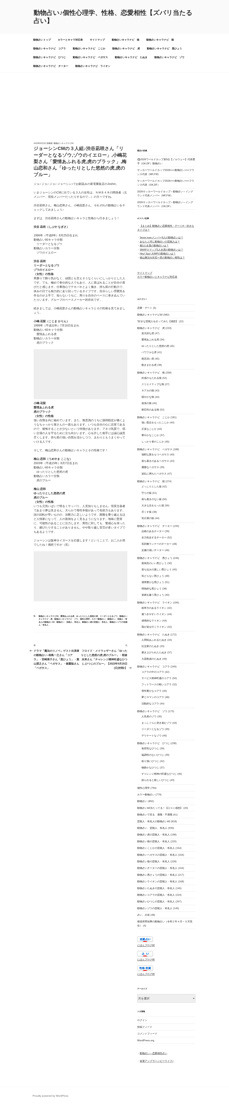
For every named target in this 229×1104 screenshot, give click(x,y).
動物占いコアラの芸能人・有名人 (156, 894)
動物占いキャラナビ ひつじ (49, 57)
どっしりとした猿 (152, 486)
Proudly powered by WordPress (50, 1095)
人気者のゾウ (149, 716)
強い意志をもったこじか (155, 422)
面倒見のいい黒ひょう (154, 563)
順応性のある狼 (150, 409)
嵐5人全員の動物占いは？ (154, 245)
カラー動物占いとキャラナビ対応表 (157, 276)
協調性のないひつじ (153, 754)
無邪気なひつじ (150, 748)
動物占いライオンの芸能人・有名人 (157, 881)
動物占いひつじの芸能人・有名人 (156, 901)
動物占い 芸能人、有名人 (68, 622)
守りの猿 (147, 492)
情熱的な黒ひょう (152, 588)
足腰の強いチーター (153, 550)
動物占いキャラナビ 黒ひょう (164, 48)
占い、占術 (143, 914)
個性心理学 (85, 619)
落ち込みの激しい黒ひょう (157, 569)
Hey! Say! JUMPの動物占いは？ (158, 253)
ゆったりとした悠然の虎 (87, 616)
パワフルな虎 (149, 352)
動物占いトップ (42, 39)
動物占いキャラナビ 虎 (126, 48)
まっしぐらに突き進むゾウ (157, 722)
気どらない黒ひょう (153, 575)
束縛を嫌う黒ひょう (153, 594)
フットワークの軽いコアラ (157, 684)
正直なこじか (149, 428)
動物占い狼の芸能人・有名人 (153, 841)
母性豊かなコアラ (152, 690)
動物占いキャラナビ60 (64, 143)
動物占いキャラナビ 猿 (160, 39)
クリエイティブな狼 (153, 384)
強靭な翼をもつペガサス (155, 454)
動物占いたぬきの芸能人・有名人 (156, 888)
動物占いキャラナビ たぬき (131, 57)
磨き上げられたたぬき (154, 652)
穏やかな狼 (148, 396)
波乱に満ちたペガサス (154, 473)
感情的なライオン (152, 620)
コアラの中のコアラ (153, 671)
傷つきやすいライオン (154, 614)
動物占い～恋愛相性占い (153, 1053)
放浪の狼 (147, 403)
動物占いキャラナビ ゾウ (169, 57)
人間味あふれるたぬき (154, 639)
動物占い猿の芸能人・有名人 (153, 861)
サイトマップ (97, 39)
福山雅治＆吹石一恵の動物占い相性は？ (162, 257)
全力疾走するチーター (154, 537)
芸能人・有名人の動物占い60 (153, 821)
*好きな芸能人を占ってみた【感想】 (157, 321)
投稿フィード (144, 1027)
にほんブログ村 (146, 945)
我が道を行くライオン (154, 626)
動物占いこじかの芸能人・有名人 (156, 848)
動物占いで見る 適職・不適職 (154, 814)
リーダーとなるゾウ (109, 616)
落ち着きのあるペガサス (155, 460)
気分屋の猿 (148, 518)
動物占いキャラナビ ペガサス (90, 57)
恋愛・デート (144, 307)
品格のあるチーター (153, 531)
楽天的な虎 (148, 333)
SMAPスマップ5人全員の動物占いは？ (161, 249)
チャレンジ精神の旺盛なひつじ (159, 773)
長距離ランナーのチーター (157, 543)
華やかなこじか (150, 435)
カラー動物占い (99, 619)
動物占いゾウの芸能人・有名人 (154, 908)
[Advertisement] (114, 99)
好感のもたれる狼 (152, 378)
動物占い (111, 619)
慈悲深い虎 (148, 358)
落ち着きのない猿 (152, 499)
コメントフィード (147, 1033)
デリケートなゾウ (152, 735)
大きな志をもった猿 (153, 505)
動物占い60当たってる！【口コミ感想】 (160, 808)
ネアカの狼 (148, 390)
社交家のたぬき (150, 646)
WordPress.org (145, 1040)
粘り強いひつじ (150, 761)
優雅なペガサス (150, 467)
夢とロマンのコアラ (153, 697)
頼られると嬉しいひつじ (155, 780)
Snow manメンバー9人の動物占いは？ (161, 237)
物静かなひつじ (150, 767)
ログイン (142, 1020)
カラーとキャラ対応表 (70, 39)
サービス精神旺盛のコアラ (157, 678)
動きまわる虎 (149, 364)
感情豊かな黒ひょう (153, 582)
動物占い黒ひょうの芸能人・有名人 (157, 874)
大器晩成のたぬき (152, 658)
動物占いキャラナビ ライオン (92, 66)
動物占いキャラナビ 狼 (125, 39)
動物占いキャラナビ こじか (89, 48)
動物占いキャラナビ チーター (50, 66)
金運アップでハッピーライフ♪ (157, 1060)
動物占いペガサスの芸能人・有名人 (157, 854)
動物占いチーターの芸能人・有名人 (157, 868)
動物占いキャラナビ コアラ (49, 48)
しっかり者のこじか (153, 441)
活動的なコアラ (150, 703)
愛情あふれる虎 (67, 616)
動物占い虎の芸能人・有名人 (95, 622)
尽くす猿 (147, 511)
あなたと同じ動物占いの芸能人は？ (160, 241)
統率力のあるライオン (154, 607)
